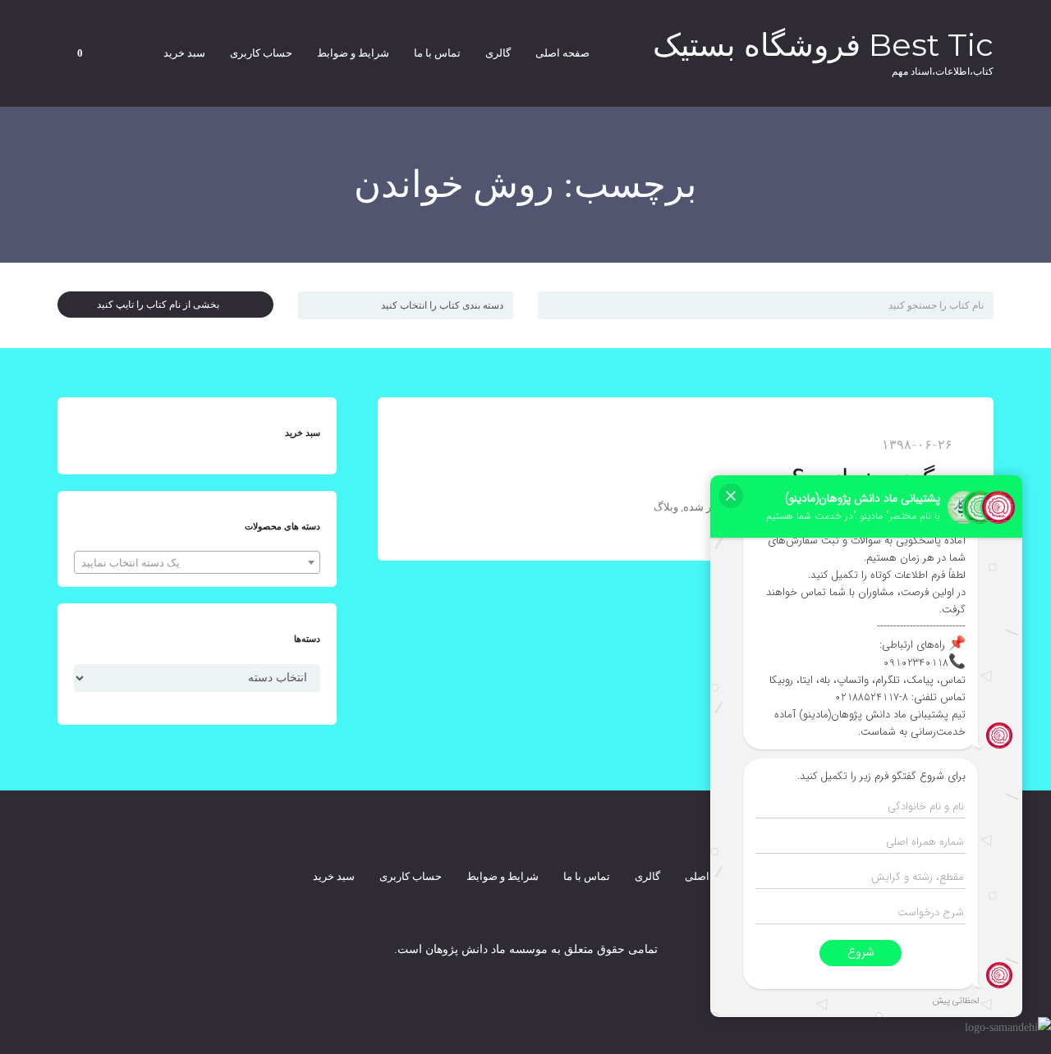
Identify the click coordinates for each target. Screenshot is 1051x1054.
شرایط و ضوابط (353, 53)
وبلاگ (666, 507)
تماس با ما (437, 53)
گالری (498, 53)
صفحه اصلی (562, 53)
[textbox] (197, 563)
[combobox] (197, 562)
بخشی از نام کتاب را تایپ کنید (162, 304)
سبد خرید (184, 53)
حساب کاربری (261, 53)
